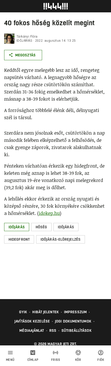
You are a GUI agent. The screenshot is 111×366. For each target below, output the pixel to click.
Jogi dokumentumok (73, 321)
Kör (78, 360)
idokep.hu (49, 213)
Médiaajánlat (31, 330)
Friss (55, 360)
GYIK (23, 312)
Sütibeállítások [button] (76, 330)
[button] (16, 227)
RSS (52, 330)
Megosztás (25, 55)
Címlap (32, 360)
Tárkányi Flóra (27, 36)
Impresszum (75, 312)
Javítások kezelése (32, 321)
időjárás (24, 40)
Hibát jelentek (45, 312)
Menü (10, 360)
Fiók (100, 360)
